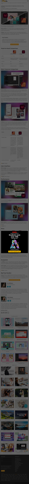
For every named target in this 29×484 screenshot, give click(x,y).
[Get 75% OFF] (14, 242)
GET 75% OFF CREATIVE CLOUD (14, 251)
